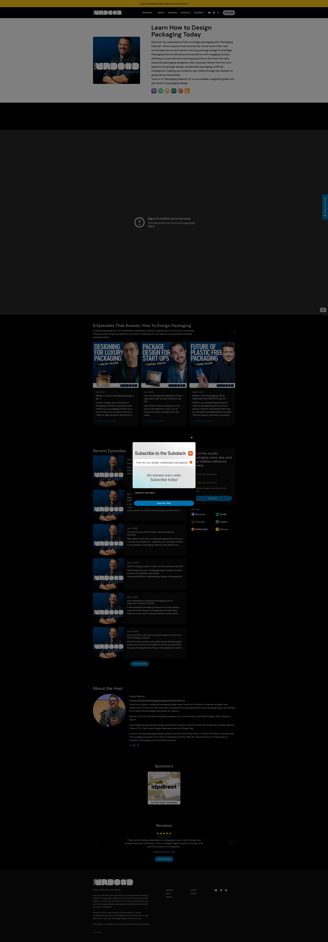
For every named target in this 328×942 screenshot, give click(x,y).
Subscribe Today (164, 503)
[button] (191, 437)
